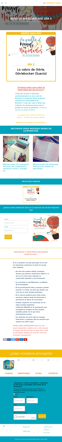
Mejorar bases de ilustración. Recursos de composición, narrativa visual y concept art (16, 167)
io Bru (24, 21)
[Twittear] (13, 339)
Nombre (6, 219)
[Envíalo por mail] (5, 339)
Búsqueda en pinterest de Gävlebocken (31, 122)
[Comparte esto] (9, 339)
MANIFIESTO (47, 429)
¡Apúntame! (8, 236)
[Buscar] (5, 3)
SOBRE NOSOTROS (48, 427)
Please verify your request (20, 412)
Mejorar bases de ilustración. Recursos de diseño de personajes (46, 166)
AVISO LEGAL (47, 432)
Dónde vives (29, 396)
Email (6, 227)
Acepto (16, 394)
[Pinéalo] (25, 339)
